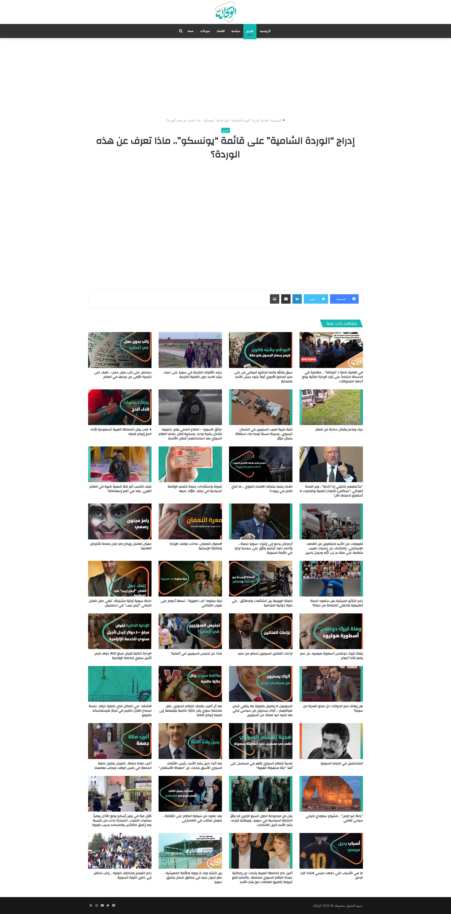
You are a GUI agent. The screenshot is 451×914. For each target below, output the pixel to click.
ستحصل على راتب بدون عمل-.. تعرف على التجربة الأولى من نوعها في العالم (123, 374)
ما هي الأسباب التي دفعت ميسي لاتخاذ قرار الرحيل (331, 875)
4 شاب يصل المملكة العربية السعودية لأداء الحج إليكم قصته (121, 431)
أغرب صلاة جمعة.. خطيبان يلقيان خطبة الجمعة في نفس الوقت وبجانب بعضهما (123, 765)
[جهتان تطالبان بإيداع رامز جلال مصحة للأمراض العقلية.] (120, 521)
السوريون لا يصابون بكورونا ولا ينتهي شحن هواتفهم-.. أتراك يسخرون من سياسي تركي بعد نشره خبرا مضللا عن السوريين (262, 710)
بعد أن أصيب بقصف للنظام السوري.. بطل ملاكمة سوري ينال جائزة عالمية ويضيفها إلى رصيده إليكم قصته (190, 710)
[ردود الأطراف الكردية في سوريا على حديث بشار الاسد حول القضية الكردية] (190, 350)
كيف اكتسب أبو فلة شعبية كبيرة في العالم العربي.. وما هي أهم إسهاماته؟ (120, 489)
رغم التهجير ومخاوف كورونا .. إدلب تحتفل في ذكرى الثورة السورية (122, 875)
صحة (190, 31)
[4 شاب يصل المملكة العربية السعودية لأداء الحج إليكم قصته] (120, 407)
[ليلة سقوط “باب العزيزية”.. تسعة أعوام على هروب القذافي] (190, 578)
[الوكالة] (225, 12)
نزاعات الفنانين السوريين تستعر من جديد (265, 654)
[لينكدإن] (297, 299)
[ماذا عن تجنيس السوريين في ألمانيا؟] (190, 631)
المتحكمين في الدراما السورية (342, 763)
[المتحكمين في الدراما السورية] (331, 741)
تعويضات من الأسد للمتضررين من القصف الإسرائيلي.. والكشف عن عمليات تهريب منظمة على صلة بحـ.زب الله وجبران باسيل (334, 548)
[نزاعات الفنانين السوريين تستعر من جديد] (260, 631)
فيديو (250, 31)
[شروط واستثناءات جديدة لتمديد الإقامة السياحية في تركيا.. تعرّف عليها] (190, 464)
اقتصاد (221, 31)
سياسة (235, 31)
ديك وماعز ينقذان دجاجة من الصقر (339, 429)
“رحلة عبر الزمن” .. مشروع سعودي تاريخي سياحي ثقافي (334, 818)
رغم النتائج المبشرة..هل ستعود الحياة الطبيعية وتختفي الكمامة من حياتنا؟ (336, 603)
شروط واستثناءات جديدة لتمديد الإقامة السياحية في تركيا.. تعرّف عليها (195, 489)
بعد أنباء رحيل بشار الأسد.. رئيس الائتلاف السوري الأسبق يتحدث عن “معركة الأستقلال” (190, 765)
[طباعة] (274, 299)
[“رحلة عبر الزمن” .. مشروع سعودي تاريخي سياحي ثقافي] (331, 794)
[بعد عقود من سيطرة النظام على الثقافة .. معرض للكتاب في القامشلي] (190, 794)
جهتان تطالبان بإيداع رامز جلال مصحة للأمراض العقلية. (121, 546)
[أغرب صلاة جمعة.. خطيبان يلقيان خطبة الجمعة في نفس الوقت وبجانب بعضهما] (120, 741)
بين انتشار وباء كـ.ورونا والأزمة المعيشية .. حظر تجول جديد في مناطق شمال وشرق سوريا (192, 877)
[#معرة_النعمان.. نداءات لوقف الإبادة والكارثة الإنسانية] (190, 521)
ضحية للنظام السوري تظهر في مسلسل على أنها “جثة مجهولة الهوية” (261, 765)
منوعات (205, 31)
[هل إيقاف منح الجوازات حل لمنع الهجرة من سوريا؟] (331, 684)
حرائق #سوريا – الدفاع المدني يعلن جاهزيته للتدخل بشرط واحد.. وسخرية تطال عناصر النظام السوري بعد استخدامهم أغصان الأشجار (190, 434)
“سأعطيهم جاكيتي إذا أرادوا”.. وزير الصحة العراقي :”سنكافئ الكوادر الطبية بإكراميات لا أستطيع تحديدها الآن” (331, 491)
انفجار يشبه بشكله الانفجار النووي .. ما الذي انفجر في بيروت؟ (261, 489)
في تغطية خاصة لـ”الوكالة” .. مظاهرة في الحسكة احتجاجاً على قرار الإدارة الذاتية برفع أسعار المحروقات (332, 376)
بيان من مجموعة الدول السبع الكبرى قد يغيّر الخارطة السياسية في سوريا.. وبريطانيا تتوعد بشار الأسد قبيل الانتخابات (261, 820)
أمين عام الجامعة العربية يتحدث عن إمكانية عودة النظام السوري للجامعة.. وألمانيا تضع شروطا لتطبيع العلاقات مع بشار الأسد (262, 877)
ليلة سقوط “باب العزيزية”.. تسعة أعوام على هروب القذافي (191, 603)
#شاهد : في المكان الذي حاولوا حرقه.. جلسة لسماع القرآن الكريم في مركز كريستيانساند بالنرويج (120, 710)
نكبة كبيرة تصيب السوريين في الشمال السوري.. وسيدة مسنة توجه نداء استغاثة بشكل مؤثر (263, 434)
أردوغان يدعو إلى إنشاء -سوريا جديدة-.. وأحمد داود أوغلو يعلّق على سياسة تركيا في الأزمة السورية (263, 548)
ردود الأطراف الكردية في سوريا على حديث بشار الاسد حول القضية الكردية (192, 374)
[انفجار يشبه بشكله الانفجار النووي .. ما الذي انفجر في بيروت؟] (260, 464)
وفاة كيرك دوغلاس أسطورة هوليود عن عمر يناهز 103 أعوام (331, 656)
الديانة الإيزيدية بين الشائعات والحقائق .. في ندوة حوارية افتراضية (262, 603)
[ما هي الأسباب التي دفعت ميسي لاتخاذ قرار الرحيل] (331, 851)
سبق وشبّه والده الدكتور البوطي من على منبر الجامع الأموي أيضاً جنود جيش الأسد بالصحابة (263, 376)
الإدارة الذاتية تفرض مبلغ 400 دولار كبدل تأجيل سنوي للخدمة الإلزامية (123, 656)
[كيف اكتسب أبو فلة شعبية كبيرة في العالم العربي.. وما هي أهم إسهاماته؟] (120, 464)
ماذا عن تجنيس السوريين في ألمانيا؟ (196, 654)
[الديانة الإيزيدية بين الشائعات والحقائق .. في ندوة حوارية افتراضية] (260, 578)
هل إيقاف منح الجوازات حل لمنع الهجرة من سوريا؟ (333, 708)
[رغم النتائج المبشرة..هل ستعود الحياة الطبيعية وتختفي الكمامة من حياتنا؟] (331, 578)
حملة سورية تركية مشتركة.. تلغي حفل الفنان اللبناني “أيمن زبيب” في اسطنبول (120, 603)
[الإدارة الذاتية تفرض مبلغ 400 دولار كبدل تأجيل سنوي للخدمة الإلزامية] (120, 631)
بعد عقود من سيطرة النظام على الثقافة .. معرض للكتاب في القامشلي (192, 818)
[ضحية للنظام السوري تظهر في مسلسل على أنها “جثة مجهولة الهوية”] (260, 741)
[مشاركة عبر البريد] (286, 299)
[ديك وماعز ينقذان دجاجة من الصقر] (331, 407)
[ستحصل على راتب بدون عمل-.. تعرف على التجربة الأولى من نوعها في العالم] (120, 350)
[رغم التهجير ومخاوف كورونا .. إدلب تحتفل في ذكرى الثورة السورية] (120, 851)
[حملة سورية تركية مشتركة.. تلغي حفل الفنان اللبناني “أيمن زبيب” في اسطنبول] (120, 578)
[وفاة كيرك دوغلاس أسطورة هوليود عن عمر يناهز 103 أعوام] (331, 631)
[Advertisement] (225, 78)
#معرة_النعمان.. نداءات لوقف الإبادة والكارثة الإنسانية (196, 546)
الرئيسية (265, 31)
